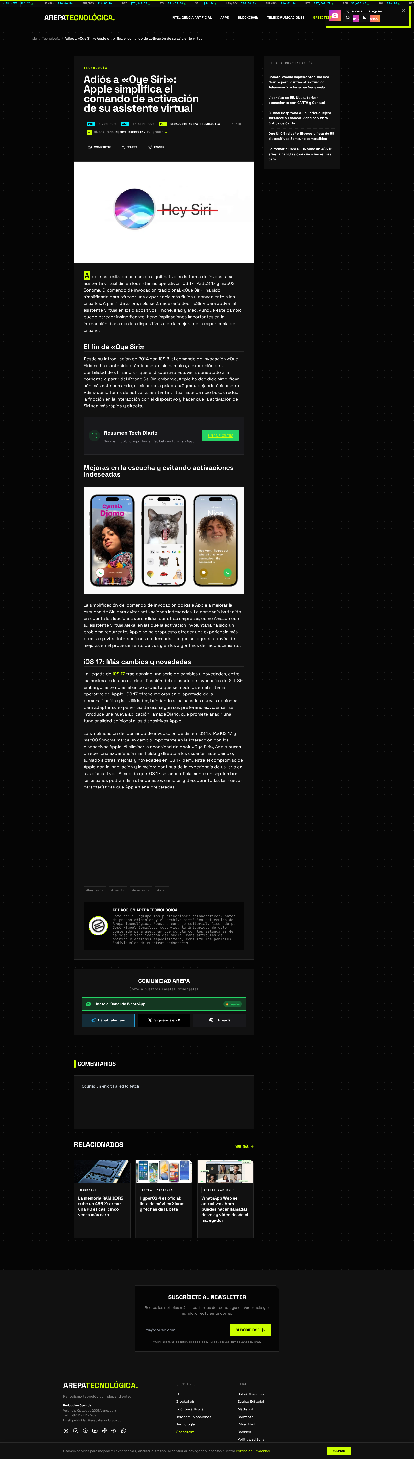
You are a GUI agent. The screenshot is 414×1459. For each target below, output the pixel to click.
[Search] (348, 17)
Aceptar (339, 1451)
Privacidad (246, 1424)
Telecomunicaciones (286, 17)
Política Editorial (251, 1439)
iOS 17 (118, 674)
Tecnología (51, 38)
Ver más (242, 1146)
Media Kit (245, 1409)
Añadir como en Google (127, 132)
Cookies (244, 1432)
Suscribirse (247, 1329)
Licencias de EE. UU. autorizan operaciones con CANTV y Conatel (297, 100)
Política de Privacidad (253, 1451)
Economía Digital (190, 1409)
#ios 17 (118, 890)
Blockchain (248, 17)
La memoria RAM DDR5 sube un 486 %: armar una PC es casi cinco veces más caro (300, 154)
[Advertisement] (164, 841)
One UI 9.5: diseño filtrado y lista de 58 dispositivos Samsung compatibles (301, 136)
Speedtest (322, 17)
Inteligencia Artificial (192, 17)
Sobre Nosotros (251, 1394)
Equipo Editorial (251, 1401)
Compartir (102, 147)
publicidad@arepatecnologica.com (98, 1420)
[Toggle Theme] (364, 17)
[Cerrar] (403, 10)
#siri (162, 890)
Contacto (246, 1417)
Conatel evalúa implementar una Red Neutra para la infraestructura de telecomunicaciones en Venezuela (299, 82)
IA (177, 1394)
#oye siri (141, 890)
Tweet (132, 147)
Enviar (159, 147)
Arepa (79, 18)
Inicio (33, 38)
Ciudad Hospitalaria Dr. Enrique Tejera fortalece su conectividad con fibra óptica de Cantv (300, 118)
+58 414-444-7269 (82, 1415)
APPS (224, 17)
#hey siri (95, 890)
